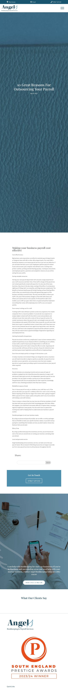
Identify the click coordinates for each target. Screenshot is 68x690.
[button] (60, 7)
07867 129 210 (57, 2)
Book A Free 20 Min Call (34, 582)
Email (34, 2)
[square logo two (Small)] (34, 682)
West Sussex (12, 2)
